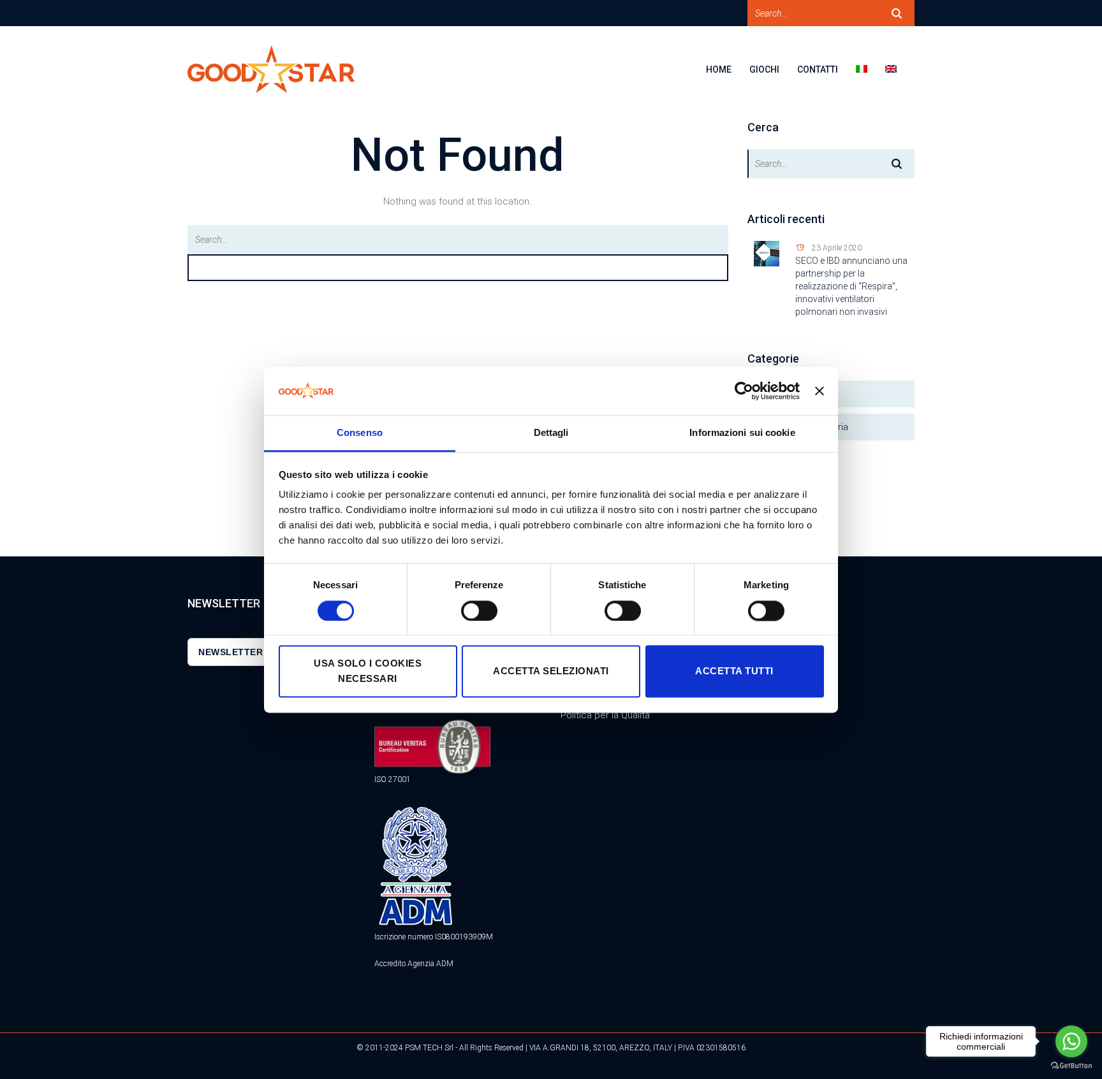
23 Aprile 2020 (837, 247)
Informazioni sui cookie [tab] (742, 433)
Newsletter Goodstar (259, 652)
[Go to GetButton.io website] (1071, 1066)
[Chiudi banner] (819, 390)
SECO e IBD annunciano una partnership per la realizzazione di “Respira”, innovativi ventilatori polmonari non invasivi (851, 286)
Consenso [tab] (360, 433)
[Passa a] (870, 77)
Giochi (764, 69)
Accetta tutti (734, 671)
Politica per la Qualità (605, 715)
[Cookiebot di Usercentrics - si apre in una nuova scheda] (744, 390)
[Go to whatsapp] (1071, 1041)
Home (718, 69)
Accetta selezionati (551, 671)
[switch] (479, 610)
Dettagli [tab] (551, 433)
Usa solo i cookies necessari (368, 671)
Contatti (817, 69)
